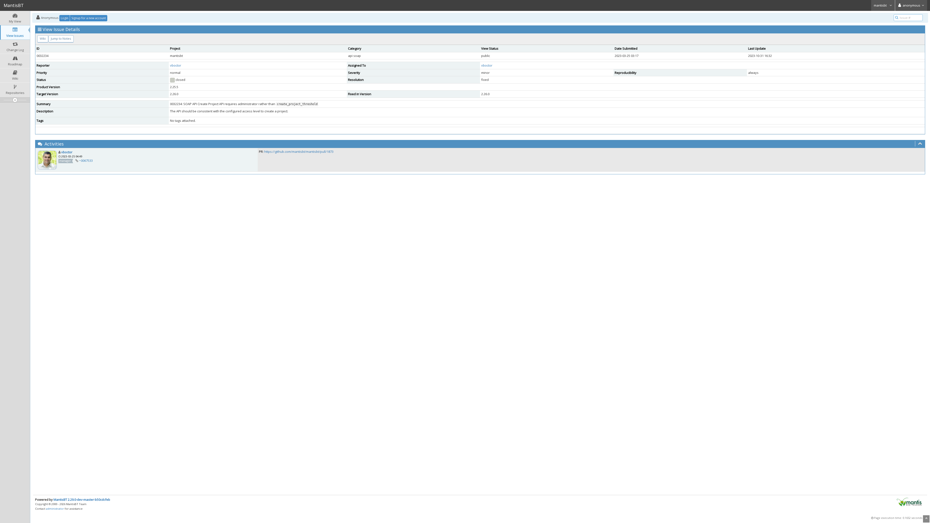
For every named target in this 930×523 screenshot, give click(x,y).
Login (64, 18)
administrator (55, 508)
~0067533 (86, 160)
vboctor (175, 65)
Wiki (43, 38)
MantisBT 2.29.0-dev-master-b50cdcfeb (82, 499)
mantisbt (880, 5)
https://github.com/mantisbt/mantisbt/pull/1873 (298, 151)
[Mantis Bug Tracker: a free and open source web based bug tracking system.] (909, 502)
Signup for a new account (88, 18)
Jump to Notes (61, 38)
